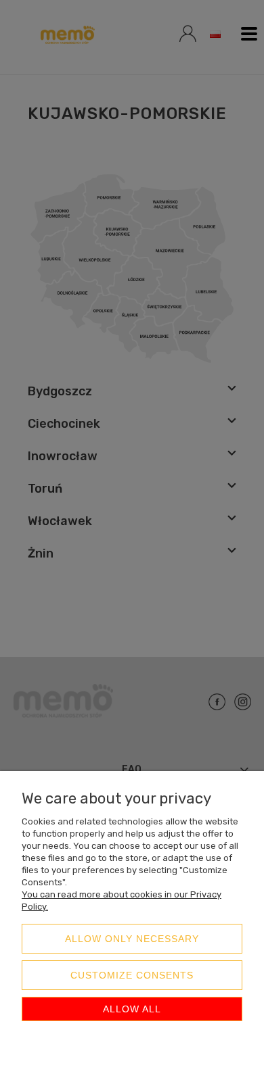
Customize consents (131, 975)
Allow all (132, 1009)
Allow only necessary (131, 938)
